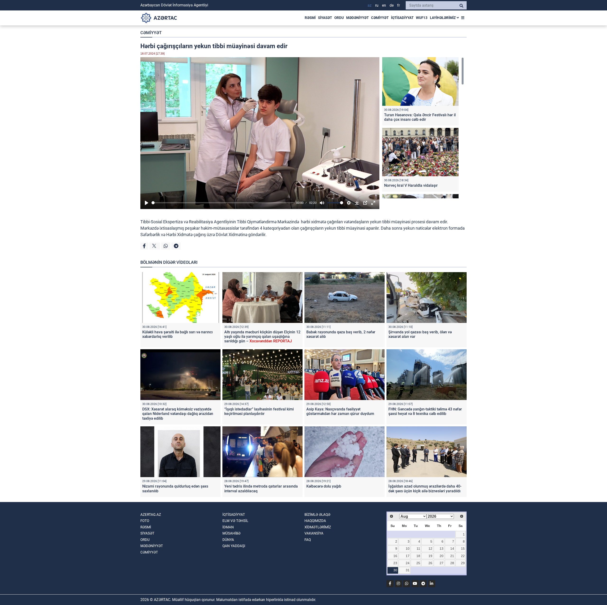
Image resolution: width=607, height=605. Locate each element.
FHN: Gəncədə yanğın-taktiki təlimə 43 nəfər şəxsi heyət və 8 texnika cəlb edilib (425, 411)
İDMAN (228, 527)
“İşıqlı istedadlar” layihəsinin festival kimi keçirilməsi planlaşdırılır (259, 411)
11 (418, 548)
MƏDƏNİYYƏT (357, 18)
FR (398, 5)
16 (395, 556)
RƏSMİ (310, 18)
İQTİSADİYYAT (402, 18)
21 (452, 556)
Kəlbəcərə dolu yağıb (323, 486)
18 (418, 556)
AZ (370, 5)
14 (452, 548)
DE (392, 5)
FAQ (307, 540)
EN (384, 5)
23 (395, 563)
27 (441, 563)
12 (430, 548)
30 (395, 570)
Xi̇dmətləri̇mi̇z (317, 527)
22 (463, 556)
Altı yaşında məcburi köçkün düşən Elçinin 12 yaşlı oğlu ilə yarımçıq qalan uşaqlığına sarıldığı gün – (262, 336)
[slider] (223, 202)
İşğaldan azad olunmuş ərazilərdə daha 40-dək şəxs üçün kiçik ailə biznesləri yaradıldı (424, 488)
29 (463, 563)
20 (441, 556)
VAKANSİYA (313, 533)
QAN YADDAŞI (233, 546)
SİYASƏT (325, 18)
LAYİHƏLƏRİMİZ (443, 18)
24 (407, 563)
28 (452, 563)
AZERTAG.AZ (150, 514)
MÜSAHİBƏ (231, 533)
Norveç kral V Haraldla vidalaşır (411, 185)
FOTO (144, 521)
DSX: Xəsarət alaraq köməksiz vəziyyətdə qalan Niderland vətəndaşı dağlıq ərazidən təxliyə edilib (177, 413)
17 (407, 556)
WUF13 (422, 18)
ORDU (339, 18)
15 (463, 548)
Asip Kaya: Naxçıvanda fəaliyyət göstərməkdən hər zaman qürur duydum (340, 411)
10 (407, 548)
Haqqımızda (315, 521)
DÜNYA (228, 540)
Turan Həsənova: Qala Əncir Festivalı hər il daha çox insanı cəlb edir (420, 117)
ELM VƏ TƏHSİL (235, 521)
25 (418, 563)
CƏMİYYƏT (380, 18)
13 (441, 548)
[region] (423, 127)
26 (430, 563)
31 (407, 570)
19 (430, 556)
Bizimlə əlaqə (317, 514)
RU (376, 5)
